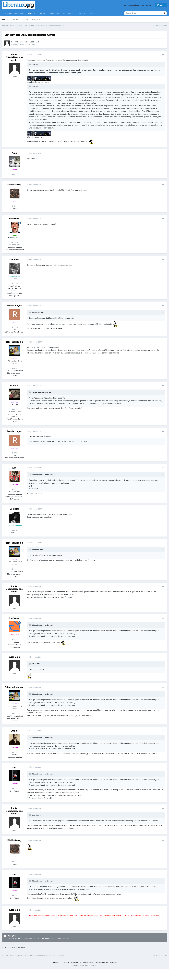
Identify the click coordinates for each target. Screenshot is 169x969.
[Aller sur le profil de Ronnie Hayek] (14, 314)
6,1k (15, 530)
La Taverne (32, 44)
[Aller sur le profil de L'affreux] (14, 626)
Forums (5, 19)
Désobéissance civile (35, 137)
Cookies (113, 962)
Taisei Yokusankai (14, 342)
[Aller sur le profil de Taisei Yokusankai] (14, 350)
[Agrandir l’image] (39, 78)
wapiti (14, 730)
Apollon (14, 385)
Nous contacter (102, 962)
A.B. (14, 467)
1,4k (15, 789)
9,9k (15, 409)
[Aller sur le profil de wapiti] (14, 739)
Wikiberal (81, 13)
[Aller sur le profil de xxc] (14, 775)
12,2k (15, 283)
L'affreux (14, 618)
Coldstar (14, 509)
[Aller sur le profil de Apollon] (14, 394)
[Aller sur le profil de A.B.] (14, 476)
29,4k (15, 242)
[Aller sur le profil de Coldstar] (14, 517)
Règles (15, 19)
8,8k (15, 206)
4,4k (15, 368)
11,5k (15, 640)
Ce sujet (155, 13)
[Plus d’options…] (162, 54)
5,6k (15, 752)
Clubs (91, 13)
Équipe (25, 19)
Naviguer (31, 13)
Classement (36, 19)
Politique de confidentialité (82, 962)
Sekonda (14, 259)
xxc (14, 767)
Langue (55, 962)
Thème (65, 962)
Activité (42, 13)
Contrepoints (68, 13)
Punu (14, 153)
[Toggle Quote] (30, 64)
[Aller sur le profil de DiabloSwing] (14, 193)
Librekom (14, 218)
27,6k (15, 327)
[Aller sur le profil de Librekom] (14, 227)
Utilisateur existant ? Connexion (137, 5)
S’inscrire (161, 5)
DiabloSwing (14, 184)
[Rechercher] (164, 13)
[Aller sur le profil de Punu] (14, 161)
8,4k (15, 175)
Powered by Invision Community (84, 965)
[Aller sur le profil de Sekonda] (14, 268)
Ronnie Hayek (14, 305)
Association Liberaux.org (13, 13)
